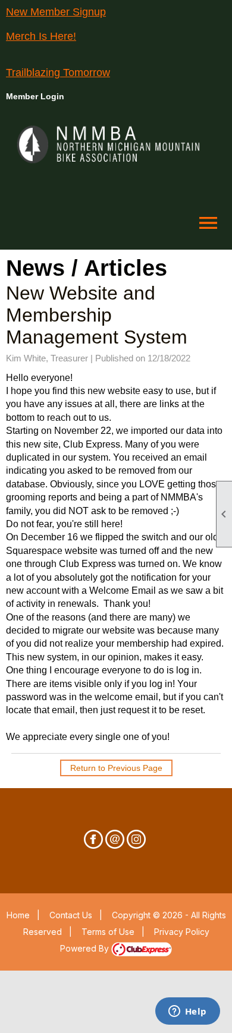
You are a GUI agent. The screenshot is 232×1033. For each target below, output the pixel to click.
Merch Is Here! (41, 36)
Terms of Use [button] (107, 932)
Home (18, 915)
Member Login (35, 96)
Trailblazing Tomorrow (58, 72)
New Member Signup (56, 12)
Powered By (85, 948)
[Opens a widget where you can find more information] (187, 1012)
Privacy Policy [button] (181, 932)
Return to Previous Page (116, 768)
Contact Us (70, 915)
